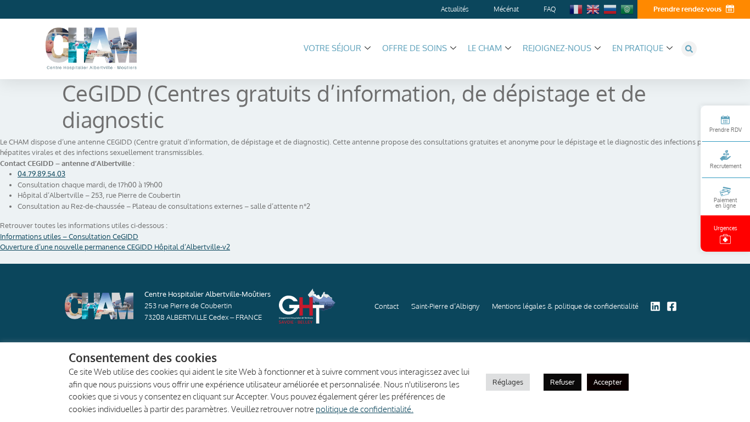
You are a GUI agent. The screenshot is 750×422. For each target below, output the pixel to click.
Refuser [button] (562, 381)
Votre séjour (332, 48)
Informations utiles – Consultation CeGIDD (69, 236)
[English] (593, 8)
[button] (689, 49)
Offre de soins (414, 48)
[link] (41, 173)
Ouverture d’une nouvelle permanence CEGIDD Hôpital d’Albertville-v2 (115, 246)
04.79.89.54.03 (41, 173)
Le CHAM (485, 48)
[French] (576, 8)
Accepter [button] (608, 381)
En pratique (637, 48)
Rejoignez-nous (557, 48)
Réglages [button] (507, 381)
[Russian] (610, 8)
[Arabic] (627, 8)
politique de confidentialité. (364, 409)
